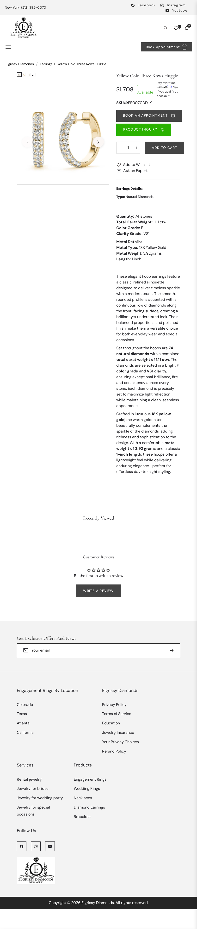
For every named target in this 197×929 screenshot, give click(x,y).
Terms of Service (116, 713)
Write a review (98, 591)
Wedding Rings (87, 788)
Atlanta (23, 723)
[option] (63, 138)
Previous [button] (27, 142)
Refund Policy (114, 751)
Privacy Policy (114, 704)
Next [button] (98, 142)
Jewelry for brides (33, 788)
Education (111, 723)
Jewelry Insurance (118, 732)
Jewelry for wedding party (40, 797)
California (25, 732)
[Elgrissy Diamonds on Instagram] (35, 846)
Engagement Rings (90, 779)
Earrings (46, 64)
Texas (22, 713)
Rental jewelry (29, 779)
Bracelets (82, 816)
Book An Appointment (146, 115)
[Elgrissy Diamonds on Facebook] (21, 846)
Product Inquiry (140, 129)
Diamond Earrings (89, 807)
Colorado (25, 704)
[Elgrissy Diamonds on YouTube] (50, 846)
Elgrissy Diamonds (20, 64)
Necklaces (83, 797)
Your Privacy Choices (120, 741)
